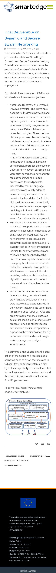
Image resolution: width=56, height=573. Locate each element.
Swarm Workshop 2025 (41, 456)
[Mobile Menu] (50, 7)
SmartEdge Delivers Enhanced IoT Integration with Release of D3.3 (16, 460)
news (29, 49)
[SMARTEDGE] (26, 7)
